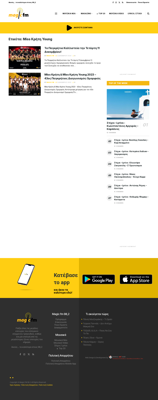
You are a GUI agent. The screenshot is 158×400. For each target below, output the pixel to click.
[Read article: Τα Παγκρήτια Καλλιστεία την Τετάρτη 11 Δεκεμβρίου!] (25, 57)
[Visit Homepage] (18, 13)
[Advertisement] (128, 54)
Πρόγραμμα (60, 319)
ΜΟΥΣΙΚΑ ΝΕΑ (69, 13)
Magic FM (50, 56)
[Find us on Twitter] (119, 2)
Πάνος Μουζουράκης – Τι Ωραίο (97, 319)
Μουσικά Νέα (60, 340)
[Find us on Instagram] (116, 2)
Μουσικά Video (61, 343)
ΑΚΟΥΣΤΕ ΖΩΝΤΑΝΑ (83, 27)
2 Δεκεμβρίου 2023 (64, 82)
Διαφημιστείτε (61, 327)
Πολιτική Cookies (46, 385)
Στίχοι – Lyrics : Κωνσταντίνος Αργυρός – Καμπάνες (122, 125)
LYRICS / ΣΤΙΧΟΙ (135, 13)
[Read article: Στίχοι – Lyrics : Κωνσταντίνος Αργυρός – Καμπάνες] (128, 104)
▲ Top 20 (100, 13)
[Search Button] (148, 13)
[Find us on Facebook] (113, 2)
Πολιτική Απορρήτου (60, 361)
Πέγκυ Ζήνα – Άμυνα (92, 337)
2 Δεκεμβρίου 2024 (64, 56)
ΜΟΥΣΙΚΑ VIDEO (116, 13)
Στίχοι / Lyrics (60, 345)
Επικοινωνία (131, 2)
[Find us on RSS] (122, 2)
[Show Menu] (56, 13)
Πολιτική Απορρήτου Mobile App (61, 363)
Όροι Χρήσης (15, 385)
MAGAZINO (86, 13)
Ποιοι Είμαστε (143, 2)
